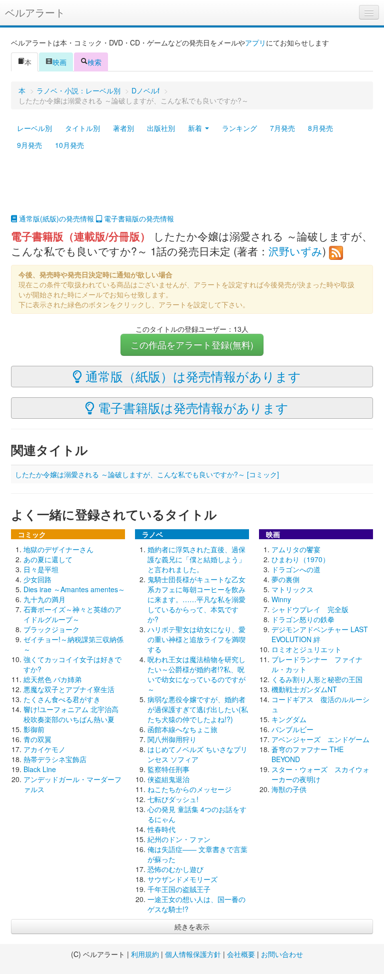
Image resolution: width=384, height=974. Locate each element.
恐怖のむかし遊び (176, 869)
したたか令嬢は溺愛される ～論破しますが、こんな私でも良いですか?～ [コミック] (147, 474)
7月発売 (282, 128)
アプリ (255, 42)
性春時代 (162, 829)
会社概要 (241, 954)
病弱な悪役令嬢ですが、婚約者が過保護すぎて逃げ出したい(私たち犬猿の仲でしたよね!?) (198, 709)
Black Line (40, 769)
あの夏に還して (48, 559)
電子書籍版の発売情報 (138, 218)
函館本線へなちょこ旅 (183, 729)
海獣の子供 (289, 789)
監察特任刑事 (169, 769)
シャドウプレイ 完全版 (310, 609)
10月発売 (69, 145)
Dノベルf (146, 90)
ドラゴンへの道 (296, 569)
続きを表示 (192, 927)
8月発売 (320, 128)
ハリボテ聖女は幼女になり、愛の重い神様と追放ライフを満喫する (197, 639)
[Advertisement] (192, 188)
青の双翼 (38, 739)
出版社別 (161, 128)
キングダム (289, 719)
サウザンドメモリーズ (183, 879)
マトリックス (293, 589)
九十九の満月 (45, 599)
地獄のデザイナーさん (59, 549)
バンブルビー (293, 729)
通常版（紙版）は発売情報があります (191, 376)
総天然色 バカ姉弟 (53, 679)
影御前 (34, 729)
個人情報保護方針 (193, 954)
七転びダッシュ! (173, 799)
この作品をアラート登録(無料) (192, 344)
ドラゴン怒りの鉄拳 (303, 619)
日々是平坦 (41, 569)
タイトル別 (82, 128)
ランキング (239, 128)
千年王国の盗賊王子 (179, 889)
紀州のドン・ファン (179, 839)
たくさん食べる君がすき (62, 699)
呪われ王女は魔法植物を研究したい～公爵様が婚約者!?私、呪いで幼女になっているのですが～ (197, 674)
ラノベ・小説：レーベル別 (78, 90)
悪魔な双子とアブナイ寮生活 (69, 689)
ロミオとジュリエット (307, 649)
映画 (59, 62)
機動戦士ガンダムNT (304, 689)
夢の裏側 (286, 579)
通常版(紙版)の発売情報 (55, 218)
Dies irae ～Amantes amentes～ (74, 589)
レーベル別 (34, 128)
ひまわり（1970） (301, 559)
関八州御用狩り (172, 739)
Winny (281, 599)
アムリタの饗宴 (296, 549)
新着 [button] (196, 128)
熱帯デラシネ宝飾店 (55, 759)
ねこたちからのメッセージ (190, 789)
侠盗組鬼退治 (169, 779)
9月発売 (29, 145)
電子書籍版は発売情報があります (191, 407)
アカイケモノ (45, 749)
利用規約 (145, 954)
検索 (95, 62)
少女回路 (38, 579)
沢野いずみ (295, 250)
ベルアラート (35, 12)
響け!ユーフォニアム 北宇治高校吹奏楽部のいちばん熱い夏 (71, 714)
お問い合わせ (282, 954)
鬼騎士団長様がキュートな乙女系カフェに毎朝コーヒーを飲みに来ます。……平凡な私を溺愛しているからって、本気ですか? (197, 599)
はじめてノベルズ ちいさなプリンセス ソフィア (198, 754)
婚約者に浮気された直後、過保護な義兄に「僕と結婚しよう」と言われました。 (197, 559)
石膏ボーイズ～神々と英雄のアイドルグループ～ (73, 614)
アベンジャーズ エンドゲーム (321, 739)
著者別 (123, 128)
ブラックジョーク (52, 629)
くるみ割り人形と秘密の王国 (317, 679)
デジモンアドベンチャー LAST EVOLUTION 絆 (320, 634)
